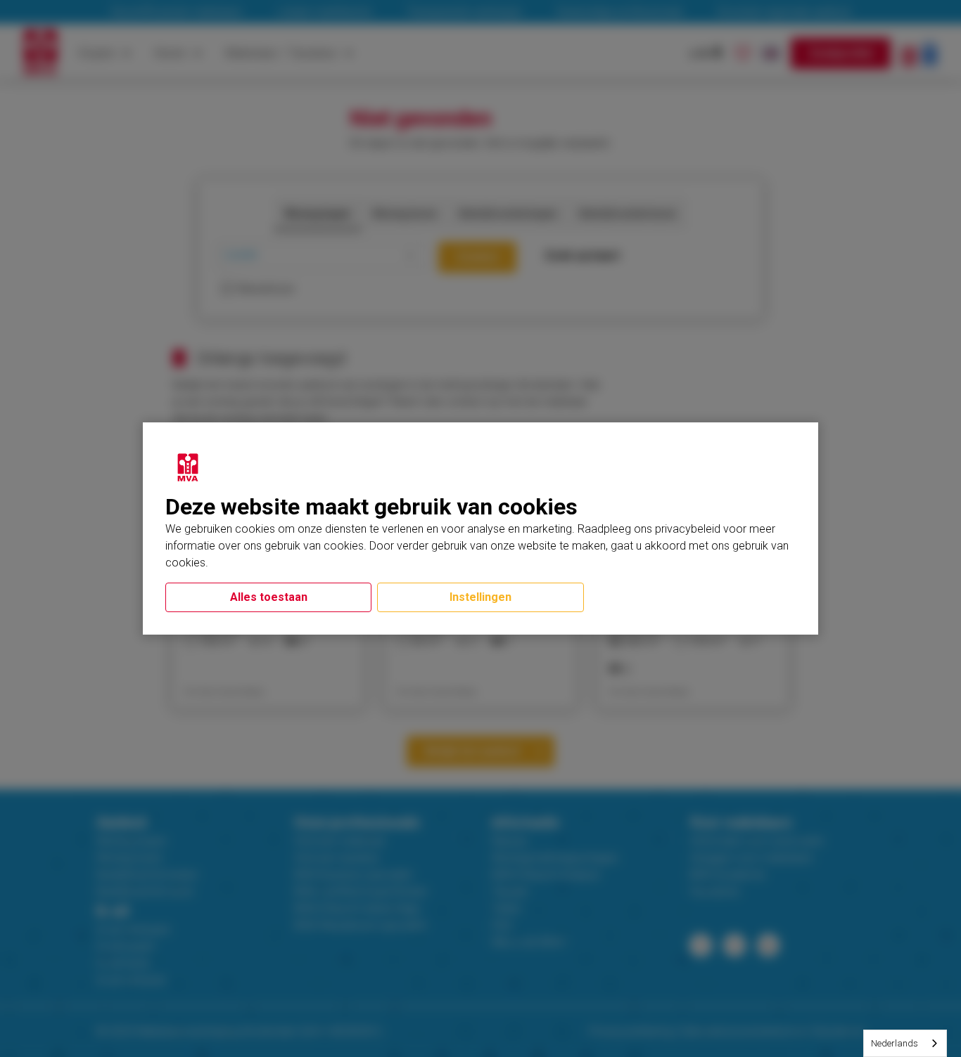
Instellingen (480, 597)
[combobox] (905, 1043)
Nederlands (894, 1043)
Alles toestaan (268, 597)
